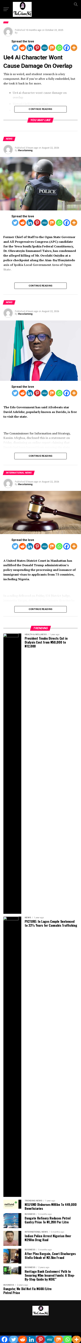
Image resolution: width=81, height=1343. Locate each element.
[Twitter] (15, 47)
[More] (74, 47)
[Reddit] (22, 47)
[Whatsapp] (59, 47)
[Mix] (52, 47)
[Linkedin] (30, 47)
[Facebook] (66, 47)
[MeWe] (44, 47)
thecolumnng (25, 150)
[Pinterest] (37, 47)
